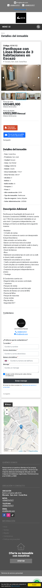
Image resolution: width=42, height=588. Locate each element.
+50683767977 (15, 5)
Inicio (3, 33)
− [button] (7, 413)
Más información (15, 586)
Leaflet (21, 451)
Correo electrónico (10, 350)
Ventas (6, 530)
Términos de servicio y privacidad (12, 573)
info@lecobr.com (22, 334)
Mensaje (6, 364)
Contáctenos (8, 536)
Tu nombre (7, 343)
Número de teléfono (10, 357)
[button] (38, 65)
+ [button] (7, 409)
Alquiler (6, 533)
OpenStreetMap (33, 451)
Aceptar (34, 585)
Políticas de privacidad (12, 539)
